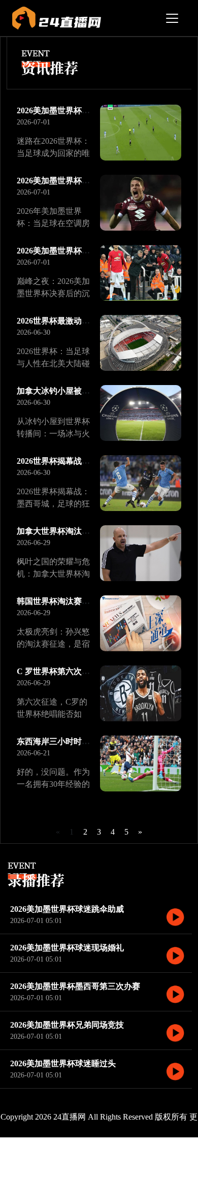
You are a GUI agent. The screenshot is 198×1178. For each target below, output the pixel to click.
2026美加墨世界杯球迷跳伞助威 (67, 909)
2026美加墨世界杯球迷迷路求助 (73, 110)
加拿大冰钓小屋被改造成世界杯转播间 (86, 391)
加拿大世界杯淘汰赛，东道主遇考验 (82, 531)
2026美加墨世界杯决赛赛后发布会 (78, 250)
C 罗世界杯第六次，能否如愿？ (73, 671)
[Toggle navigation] (172, 18)
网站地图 (165, 1157)
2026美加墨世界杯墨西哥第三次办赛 (75, 986)
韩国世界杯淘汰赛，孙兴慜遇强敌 (78, 601)
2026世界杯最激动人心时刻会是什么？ (86, 320)
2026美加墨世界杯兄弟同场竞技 (67, 1025)
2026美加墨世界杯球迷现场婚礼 (67, 947)
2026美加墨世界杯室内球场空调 (73, 180)
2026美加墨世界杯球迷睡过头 (63, 1063)
